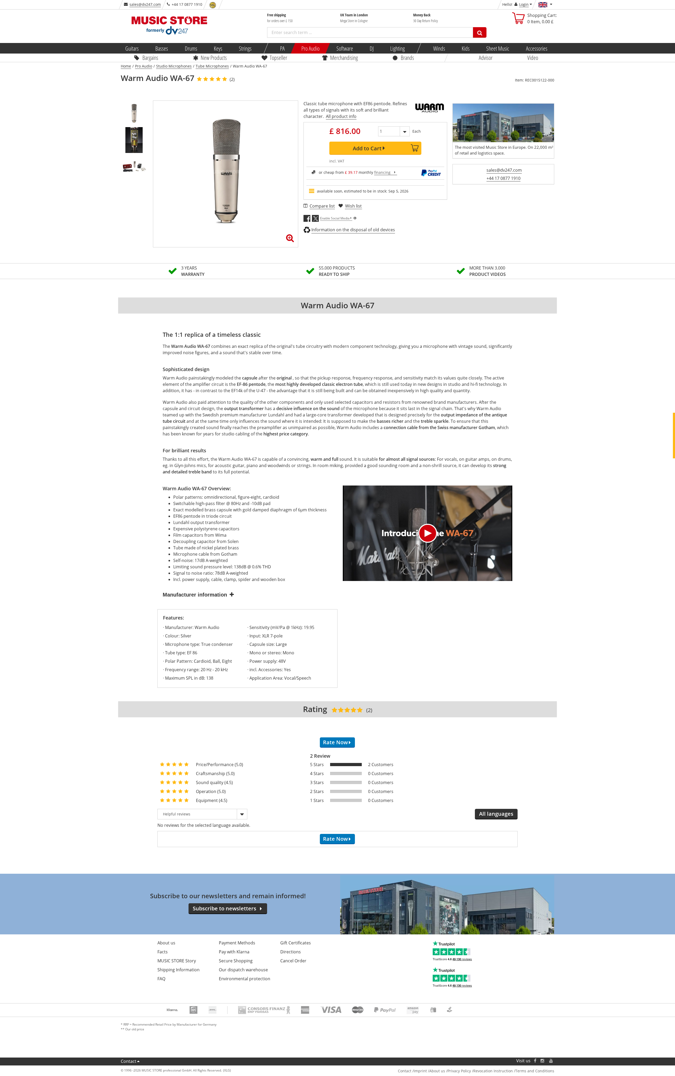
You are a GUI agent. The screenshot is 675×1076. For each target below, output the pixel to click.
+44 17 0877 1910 (503, 178)
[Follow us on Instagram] (543, 1061)
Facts (162, 952)
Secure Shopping (236, 961)
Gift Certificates (295, 943)
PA (282, 48)
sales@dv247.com (145, 4)
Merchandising (344, 57)
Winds (439, 48)
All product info (341, 116)
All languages (496, 813)
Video (532, 57)
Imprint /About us (429, 1070)
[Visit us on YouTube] (551, 1061)
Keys (218, 48)
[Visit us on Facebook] (535, 1061)
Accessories (536, 48)
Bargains (150, 57)
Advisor (486, 57)
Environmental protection (244, 979)
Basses (161, 48)
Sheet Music (497, 48)
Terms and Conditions (534, 1070)
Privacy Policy (459, 1070)
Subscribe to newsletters (224, 908)
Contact (128, 1061)
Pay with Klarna (234, 952)
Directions (290, 952)
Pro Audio (310, 48)
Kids (466, 48)
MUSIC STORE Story (176, 961)
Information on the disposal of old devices (353, 230)
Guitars (132, 48)
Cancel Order (293, 961)
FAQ (161, 979)
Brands (407, 57)
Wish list (353, 206)
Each (416, 131)
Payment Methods (237, 943)
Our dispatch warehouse (243, 970)
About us (166, 943)
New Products (214, 57)
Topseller (278, 57)
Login (524, 4)
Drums (191, 48)
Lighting (397, 48)
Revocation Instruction (493, 1070)
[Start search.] (479, 32)
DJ (371, 48)
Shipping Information (178, 970)
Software (344, 48)
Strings (245, 48)
